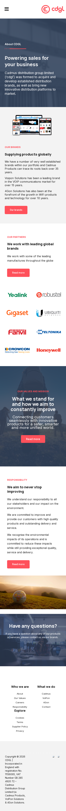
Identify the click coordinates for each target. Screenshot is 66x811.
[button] (6, 9)
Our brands (16, 210)
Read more (18, 272)
